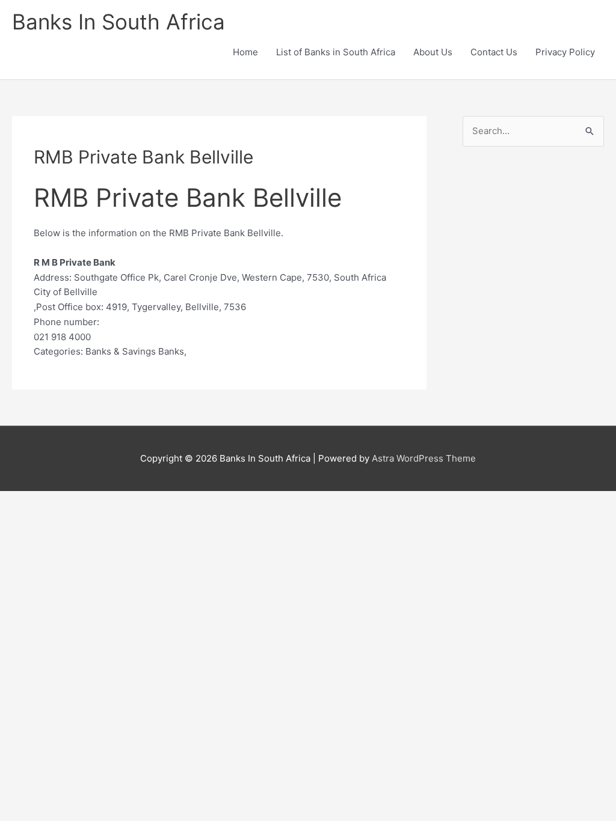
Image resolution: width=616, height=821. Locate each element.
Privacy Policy (565, 52)
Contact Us (493, 52)
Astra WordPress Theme (424, 458)
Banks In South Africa (118, 21)
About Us (432, 52)
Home (245, 52)
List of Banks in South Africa (335, 52)
